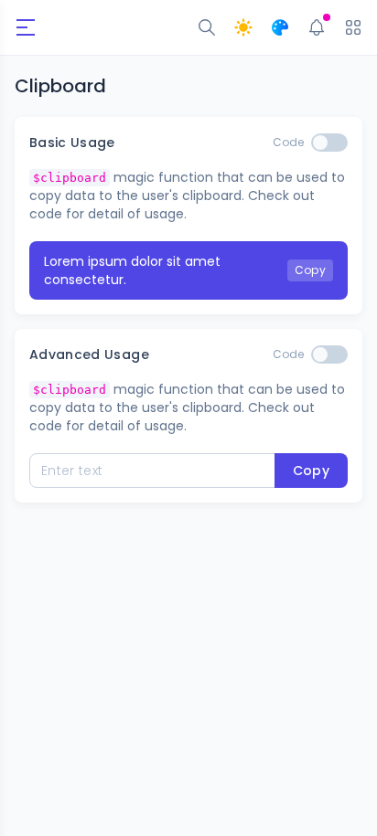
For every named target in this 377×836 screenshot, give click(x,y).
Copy (310, 270)
